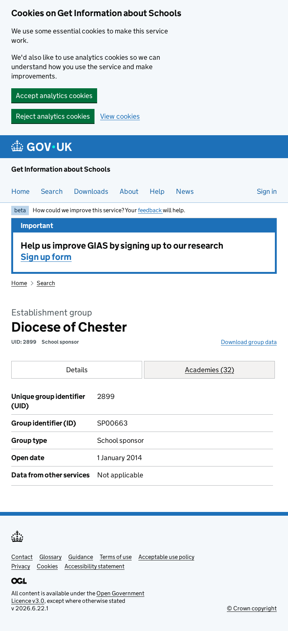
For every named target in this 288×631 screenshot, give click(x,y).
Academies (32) (209, 369)
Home (20, 191)
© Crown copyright (252, 608)
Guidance (80, 556)
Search (52, 191)
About (129, 191)
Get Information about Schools (60, 169)
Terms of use (116, 556)
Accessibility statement (94, 566)
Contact (22, 556)
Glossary (50, 556)
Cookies (47, 566)
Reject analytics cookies (53, 116)
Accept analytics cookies (54, 95)
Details (77, 369)
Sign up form (46, 256)
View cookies (120, 116)
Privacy (20, 566)
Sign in (267, 191)
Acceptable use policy (166, 556)
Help (157, 191)
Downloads (91, 191)
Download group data (249, 342)
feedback (150, 210)
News (185, 191)
